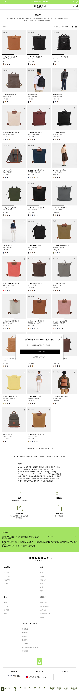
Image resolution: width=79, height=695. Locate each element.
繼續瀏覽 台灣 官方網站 (39, 357)
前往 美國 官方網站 (40, 351)
